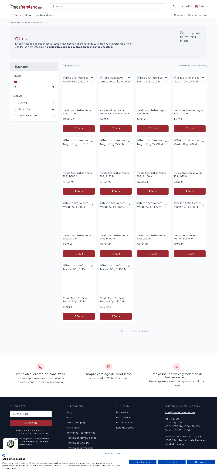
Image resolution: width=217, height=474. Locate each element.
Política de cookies (78, 442)
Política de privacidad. (39, 433)
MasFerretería (16, 22)
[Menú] (16, 440)
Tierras (36, 22)
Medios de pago (76, 422)
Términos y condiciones (81, 432)
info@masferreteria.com (180, 412)
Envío (70, 417)
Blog (70, 412)
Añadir (79, 128)
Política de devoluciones (81, 437)
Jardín (28, 22)
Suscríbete (31, 423)
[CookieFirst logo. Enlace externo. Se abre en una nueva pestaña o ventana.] (3, 455)
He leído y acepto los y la (32, 431)
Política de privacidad (114, 453)
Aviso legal (73, 427)
